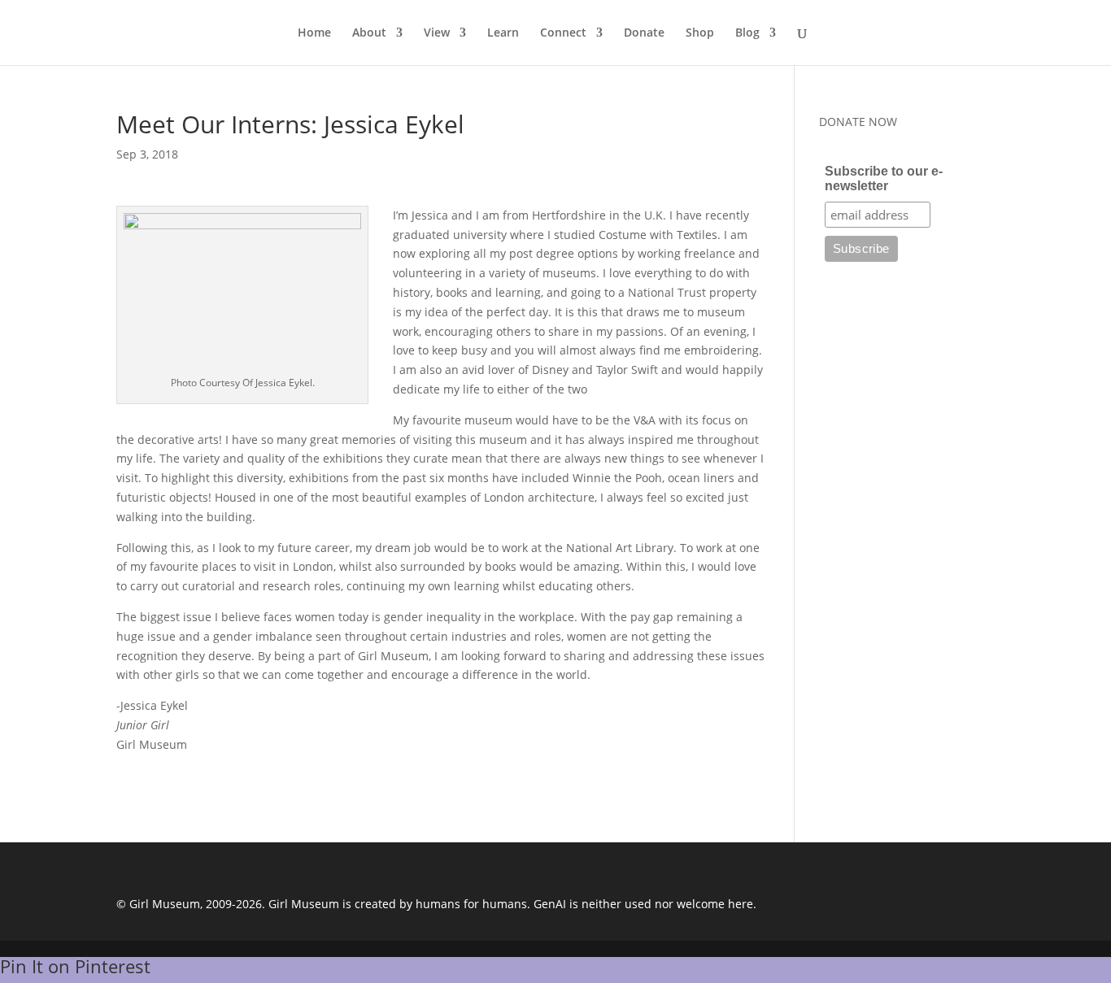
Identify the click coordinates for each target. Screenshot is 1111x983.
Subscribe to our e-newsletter (884, 178)
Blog (747, 33)
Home (314, 33)
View (437, 33)
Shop (700, 33)
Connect (563, 33)
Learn (503, 33)
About (369, 33)
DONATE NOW (858, 121)
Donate (644, 33)
